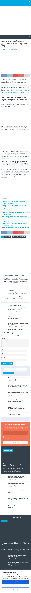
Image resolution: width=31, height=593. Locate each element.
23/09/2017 (11, 410)
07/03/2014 (11, 319)
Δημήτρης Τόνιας (13, 49)
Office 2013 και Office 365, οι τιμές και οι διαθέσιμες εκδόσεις (18, 308)
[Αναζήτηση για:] (15, 369)
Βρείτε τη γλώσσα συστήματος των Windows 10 (17, 506)
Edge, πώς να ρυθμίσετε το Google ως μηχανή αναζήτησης (18, 563)
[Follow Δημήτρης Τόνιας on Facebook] (13, 285)
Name (3, 349)
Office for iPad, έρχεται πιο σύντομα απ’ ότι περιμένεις (18, 317)
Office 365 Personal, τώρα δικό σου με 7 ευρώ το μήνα (18, 324)
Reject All (15, 590)
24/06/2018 (11, 479)
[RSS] (21, 4)
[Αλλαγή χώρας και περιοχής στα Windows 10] (4, 492)
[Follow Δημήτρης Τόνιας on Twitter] (15, 285)
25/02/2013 (11, 311)
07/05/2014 (11, 326)
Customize (15, 586)
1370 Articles (24, 275)
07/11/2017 (11, 388)
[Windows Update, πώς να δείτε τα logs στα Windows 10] (4, 500)
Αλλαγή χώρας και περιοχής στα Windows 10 (17, 491)
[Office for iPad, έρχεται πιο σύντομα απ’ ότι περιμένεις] (4, 318)
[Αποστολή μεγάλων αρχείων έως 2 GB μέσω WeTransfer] (15, 455)
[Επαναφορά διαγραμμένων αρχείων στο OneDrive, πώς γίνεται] (4, 394)
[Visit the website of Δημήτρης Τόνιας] (10, 285)
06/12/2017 (11, 494)
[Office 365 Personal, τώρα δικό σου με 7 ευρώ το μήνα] (4, 324)
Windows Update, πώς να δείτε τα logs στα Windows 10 (18, 499)
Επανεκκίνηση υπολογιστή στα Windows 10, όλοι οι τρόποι (16, 484)
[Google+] (15, 4)
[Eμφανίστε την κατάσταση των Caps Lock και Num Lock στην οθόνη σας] (4, 386)
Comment (3, 338)
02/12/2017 (11, 565)
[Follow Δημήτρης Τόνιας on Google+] (17, 285)
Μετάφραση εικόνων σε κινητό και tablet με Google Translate (17, 378)
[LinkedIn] (18, 4)
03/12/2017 (5, 547)
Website (3, 357)
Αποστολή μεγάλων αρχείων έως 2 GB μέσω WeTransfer (15, 465)
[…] (22, 471)
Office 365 (15, 236)
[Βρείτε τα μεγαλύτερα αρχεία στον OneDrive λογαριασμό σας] (4, 401)
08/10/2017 (11, 402)
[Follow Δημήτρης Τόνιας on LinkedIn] (20, 285)
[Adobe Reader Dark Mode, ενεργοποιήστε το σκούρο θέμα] (4, 409)
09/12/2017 (11, 486)
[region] (15, 581)
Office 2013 (7, 236)
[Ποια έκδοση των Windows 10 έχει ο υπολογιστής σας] (4, 557)
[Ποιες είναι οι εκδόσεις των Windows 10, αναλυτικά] (15, 530)
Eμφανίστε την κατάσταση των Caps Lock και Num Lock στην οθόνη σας (18, 385)
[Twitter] (12, 4)
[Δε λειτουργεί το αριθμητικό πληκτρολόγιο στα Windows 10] (4, 478)
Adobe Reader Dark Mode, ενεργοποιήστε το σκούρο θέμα (16, 408)
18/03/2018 (11, 380)
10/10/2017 (11, 395)
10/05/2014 (5, 49)
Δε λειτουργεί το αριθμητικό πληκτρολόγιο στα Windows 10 (16, 476)
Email (2, 353)
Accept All (15, 582)
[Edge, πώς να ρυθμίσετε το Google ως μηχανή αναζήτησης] (4, 564)
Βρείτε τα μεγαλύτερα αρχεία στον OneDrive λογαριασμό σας (17, 400)
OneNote (22, 236)
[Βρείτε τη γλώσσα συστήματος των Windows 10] (4, 507)
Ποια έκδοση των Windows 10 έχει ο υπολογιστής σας (17, 555)
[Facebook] (10, 4)
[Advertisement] (15, 23)
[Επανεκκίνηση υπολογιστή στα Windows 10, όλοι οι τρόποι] (4, 485)
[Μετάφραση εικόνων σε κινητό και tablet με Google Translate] (4, 379)
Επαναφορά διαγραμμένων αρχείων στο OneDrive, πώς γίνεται (18, 393)
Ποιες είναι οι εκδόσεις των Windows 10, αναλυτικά (15, 544)
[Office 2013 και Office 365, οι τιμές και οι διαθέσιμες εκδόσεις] (4, 310)
